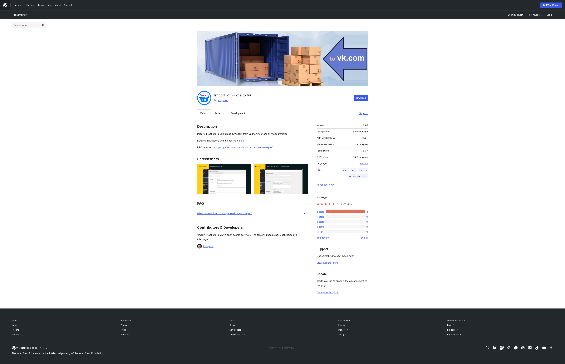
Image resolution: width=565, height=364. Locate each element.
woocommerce (360, 176)
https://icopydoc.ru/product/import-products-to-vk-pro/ (242, 147)
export (345, 170)
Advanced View (325, 184)
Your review (323, 237)
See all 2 (364, 163)
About (15, 320)
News (14, 325)
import (353, 170)
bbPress (452, 330)
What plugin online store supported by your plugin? (224, 213)
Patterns (125, 334)
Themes (125, 325)
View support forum (327, 262)
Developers (235, 330)
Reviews (219, 113)
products (363, 170)
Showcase (126, 320)
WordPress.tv (237, 334)
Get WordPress (551, 5)
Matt (450, 325)
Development (238, 113)
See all (364, 237)
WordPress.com (456, 320)
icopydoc (223, 100)
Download (360, 98)
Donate (343, 330)
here (241, 140)
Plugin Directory (19, 15)
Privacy (15, 334)
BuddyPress (454, 334)
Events (341, 325)
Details (204, 113)
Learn (232, 320)
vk (350, 176)
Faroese (43, 348)
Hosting (15, 330)
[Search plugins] (43, 25)
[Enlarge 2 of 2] (304, 168)
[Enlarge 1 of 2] (247, 168)
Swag (342, 334)
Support (363, 113)
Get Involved (344, 320)
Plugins (124, 330)
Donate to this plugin (328, 292)
